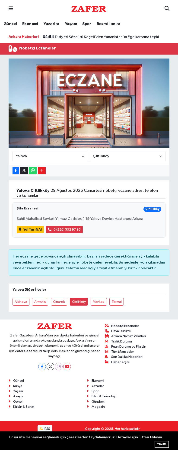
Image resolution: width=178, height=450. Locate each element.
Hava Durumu (121, 331)
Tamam (161, 444)
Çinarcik (59, 301)
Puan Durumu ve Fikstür (128, 346)
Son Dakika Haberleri (127, 357)
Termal (117, 301)
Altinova (21, 301)
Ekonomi (30, 24)
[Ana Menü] (11, 9)
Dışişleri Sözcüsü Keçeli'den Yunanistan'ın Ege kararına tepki (101, 37)
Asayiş (18, 396)
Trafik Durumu (121, 341)
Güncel (10, 24)
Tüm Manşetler (122, 351)
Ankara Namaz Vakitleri (128, 336)
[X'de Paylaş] (24, 171)
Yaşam (71, 24)
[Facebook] (42, 366)
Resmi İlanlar (109, 24)
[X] (50, 366)
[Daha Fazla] (42, 171)
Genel (17, 401)
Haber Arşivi (120, 362)
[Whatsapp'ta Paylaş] (33, 171)
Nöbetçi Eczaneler (125, 326)
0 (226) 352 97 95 (67, 229)
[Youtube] (67, 366)
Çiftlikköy (79, 301)
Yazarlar (51, 24)
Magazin (98, 406)
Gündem (98, 401)
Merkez (99, 301)
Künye (17, 386)
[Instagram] (59, 366)
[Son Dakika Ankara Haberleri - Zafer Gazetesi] (88, 9)
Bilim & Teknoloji (103, 396)
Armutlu (40, 301)
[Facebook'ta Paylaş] (16, 171)
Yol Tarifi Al (32, 229)
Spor (86, 24)
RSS (47, 428)
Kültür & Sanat (24, 406)
